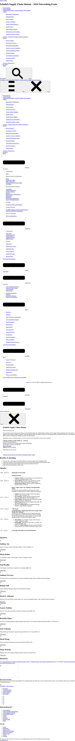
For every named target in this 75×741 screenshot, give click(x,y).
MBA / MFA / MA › (10, 181)
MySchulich (3, 78)
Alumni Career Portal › (13, 36)
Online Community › (23, 36)
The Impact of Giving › (11, 43)
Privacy (4, 735)
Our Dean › (8, 312)
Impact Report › (9, 324)
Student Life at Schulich (8, 731)
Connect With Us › (10, 236)
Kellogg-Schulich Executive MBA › (14, 182)
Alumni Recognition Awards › (13, 34)
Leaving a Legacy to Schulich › (13, 48)
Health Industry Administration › (13, 194)
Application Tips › (10, 249)
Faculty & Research (4, 411)
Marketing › (8, 197)
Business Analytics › (10, 191)
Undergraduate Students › (9, 10)
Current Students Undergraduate (10, 711)
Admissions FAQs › (10, 235)
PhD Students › (27, 10)
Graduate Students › (19, 10)
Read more (2, 601)
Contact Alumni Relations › (12, 24)
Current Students (7, 9)
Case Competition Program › (12, 286)
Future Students (6, 7)
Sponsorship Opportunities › (12, 45)
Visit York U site (4, 740)
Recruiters (5, 64)
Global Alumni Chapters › (12, 29)
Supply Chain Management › (12, 199)
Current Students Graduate (9, 712)
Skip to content (3, 0)
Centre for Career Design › (12, 288)
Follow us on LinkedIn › (11, 375)
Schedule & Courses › (11, 367)
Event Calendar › (10, 289)
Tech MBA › (9, 184)
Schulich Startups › (10, 322)
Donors (4, 38)
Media (4, 65)
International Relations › (11, 293)
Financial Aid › (9, 290)
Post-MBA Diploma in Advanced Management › (17, 209)
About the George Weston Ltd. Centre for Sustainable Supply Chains (19, 454)
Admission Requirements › (12, 369)
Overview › (5, 36)
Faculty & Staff (6, 719)
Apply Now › (9, 233)
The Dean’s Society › (11, 58)
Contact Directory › (10, 332)
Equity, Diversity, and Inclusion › (13, 317)
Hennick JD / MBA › (11, 180)
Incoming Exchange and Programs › (14, 204)
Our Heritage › (9, 334)
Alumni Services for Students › (13, 31)
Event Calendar (6, 692)
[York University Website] (6, 686)
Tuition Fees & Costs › (11, 246)
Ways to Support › (10, 40)
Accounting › (9, 189)
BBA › (7, 173)
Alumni (4, 11)
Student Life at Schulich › (12, 297)
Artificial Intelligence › (11, 190)
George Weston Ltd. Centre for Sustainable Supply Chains (15, 661)
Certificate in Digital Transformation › (14, 211)
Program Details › (10, 364)
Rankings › (8, 314)
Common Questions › (11, 21)
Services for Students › (11, 295)
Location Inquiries (7, 690)
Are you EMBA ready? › (8, 377)
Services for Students (8, 732)
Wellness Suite (6, 733)
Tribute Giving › (9, 60)
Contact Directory (7, 691)
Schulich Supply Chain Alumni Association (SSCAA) (43, 661)
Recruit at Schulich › (10, 337)
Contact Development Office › (13, 50)
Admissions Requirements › (9, 259)
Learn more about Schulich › (9, 344)
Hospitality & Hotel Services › (13, 342)
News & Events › (10, 329)
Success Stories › (10, 19)
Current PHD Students (8, 714)
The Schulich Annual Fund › (12, 55)
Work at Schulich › (10, 339)
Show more (3, 549)
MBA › (7, 178)
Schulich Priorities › (10, 53)
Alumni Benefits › (10, 16)
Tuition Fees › (9, 372)
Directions (5, 688)
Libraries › (8, 294)
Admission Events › (10, 237)
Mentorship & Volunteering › (12, 14)
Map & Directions (7, 446)
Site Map (5, 736)
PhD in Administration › (11, 216)
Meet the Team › (9, 239)
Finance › (8, 193)
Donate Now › (11, 63)
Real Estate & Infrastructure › (12, 198)
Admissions (27, 228)
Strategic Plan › (9, 327)
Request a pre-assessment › (20, 377)
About (26, 309)
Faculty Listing (6, 729)
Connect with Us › (10, 251)
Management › (9, 195)
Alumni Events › (9, 26)
